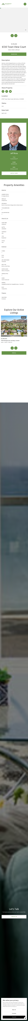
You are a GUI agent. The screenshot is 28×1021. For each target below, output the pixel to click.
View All (14, 353)
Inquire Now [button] (14, 54)
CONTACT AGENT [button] (14, 173)
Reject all (14, 1009)
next (15, 35)
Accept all (14, 1017)
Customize (14, 1013)
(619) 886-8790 (14, 164)
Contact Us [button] (14, 916)
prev (12, 35)
